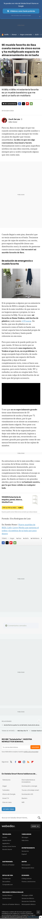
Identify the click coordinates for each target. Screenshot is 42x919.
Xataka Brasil (6, 898)
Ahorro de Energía (8, 794)
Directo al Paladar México (11, 904)
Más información (33, 917)
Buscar (39, 817)
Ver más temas (8, 809)
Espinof (24, 854)
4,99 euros (26, 321)
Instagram (24, 761)
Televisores (6, 780)
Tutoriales (5, 790)
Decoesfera (6, 881)
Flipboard (27, 103)
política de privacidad (31, 752)
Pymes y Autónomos (28, 881)
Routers (24, 798)
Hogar (12, 538)
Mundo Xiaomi (7, 849)
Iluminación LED (27, 794)
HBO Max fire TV (22, 731)
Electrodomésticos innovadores (28, 781)
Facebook (19, 103)
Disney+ (14, 34)
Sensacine (25, 851)
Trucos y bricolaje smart (30, 790)
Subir (34, 826)
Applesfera (6, 843)
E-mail (31, 103)
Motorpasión (26, 865)
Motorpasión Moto (28, 868)
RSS (28, 761)
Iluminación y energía (29, 786)
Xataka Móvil (6, 840)
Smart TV (5, 798)
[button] (15, 119)
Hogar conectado (26, 34)
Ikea (19, 538)
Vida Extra (25, 840)
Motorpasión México (29, 904)
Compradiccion (7, 884)
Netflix (6, 34)
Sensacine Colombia (28, 901)
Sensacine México (28, 898)
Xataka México (7, 895)
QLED (37, 34)
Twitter (23, 103)
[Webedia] (8, 827)
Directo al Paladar (8, 865)
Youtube (19, 761)
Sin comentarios (10, 104)
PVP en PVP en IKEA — (13, 508)
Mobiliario (35, 538)
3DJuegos (25, 837)
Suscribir (35, 747)
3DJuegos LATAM (27, 895)
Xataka (4, 837)
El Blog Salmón (27, 878)
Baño (27, 538)
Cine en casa (6, 802)
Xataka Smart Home (9, 846)
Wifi (23, 802)
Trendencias (6, 878)
